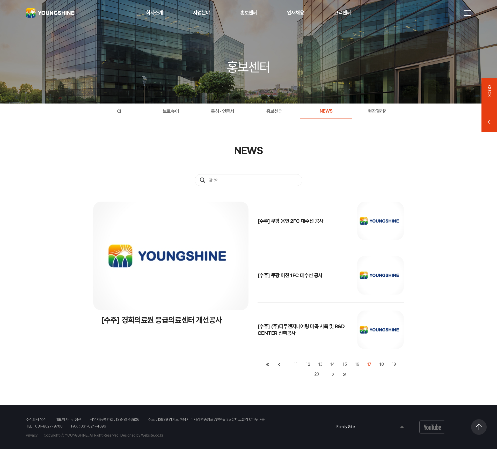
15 (344, 364)
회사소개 (154, 13)
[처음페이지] (268, 364)
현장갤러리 (378, 111)
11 (296, 364)
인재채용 (295, 13)
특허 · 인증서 (222, 111)
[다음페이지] (333, 374)
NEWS (326, 111)
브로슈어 (171, 111)
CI (119, 111)
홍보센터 (248, 13)
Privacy (32, 435)
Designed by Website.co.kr (141, 435)
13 (320, 364)
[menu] (467, 13)
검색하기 (202, 180)
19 (394, 364)
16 (357, 364)
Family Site (346, 426)
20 (316, 374)
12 (308, 364)
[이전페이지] (279, 364)
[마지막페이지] (345, 374)
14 (332, 364)
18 (381, 364)
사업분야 (201, 13)
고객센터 (342, 13)
